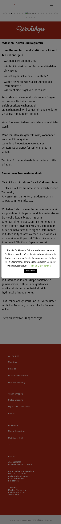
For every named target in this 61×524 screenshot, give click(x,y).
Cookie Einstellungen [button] (41, 266)
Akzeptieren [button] (30, 271)
